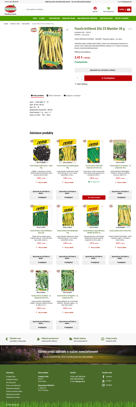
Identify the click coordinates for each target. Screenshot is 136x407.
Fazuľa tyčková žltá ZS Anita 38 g (120, 231)
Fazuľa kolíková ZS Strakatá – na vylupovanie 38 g (120, 167)
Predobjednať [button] (66, 81)
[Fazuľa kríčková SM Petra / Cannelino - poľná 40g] (129, 29)
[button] (124, 9)
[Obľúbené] (49, 141)
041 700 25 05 (14, 2)
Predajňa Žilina (10, 377)
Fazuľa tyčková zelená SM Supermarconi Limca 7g (94, 167)
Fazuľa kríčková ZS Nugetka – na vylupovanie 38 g (67, 297)
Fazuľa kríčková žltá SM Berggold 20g (67, 167)
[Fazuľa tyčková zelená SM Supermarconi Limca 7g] (93, 151)
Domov (6, 24)
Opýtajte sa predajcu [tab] (73, 96)
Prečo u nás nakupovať (13, 385)
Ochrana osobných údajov (14, 391)
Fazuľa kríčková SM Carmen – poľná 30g (41, 167)
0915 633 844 (79, 379)
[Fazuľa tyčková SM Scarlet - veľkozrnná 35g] (131, 29)
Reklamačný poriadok (13, 394)
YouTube (108, 381)
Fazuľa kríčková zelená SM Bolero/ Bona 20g (41, 232)
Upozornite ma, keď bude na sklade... (65, 75)
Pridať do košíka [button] (95, 197)
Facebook (109, 377)
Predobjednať (109, 78)
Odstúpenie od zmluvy (13, 397)
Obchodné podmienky (13, 388)
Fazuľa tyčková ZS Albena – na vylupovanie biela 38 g (41, 297)
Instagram (109, 385)
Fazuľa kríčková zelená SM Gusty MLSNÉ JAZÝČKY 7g (93, 232)
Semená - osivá (15, 24)
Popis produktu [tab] (38, 96)
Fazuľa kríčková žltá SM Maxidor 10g (67, 232)
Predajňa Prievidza (12, 379)
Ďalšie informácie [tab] (55, 96)
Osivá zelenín (26, 24)
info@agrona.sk (126, 2)
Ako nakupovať (11, 382)
